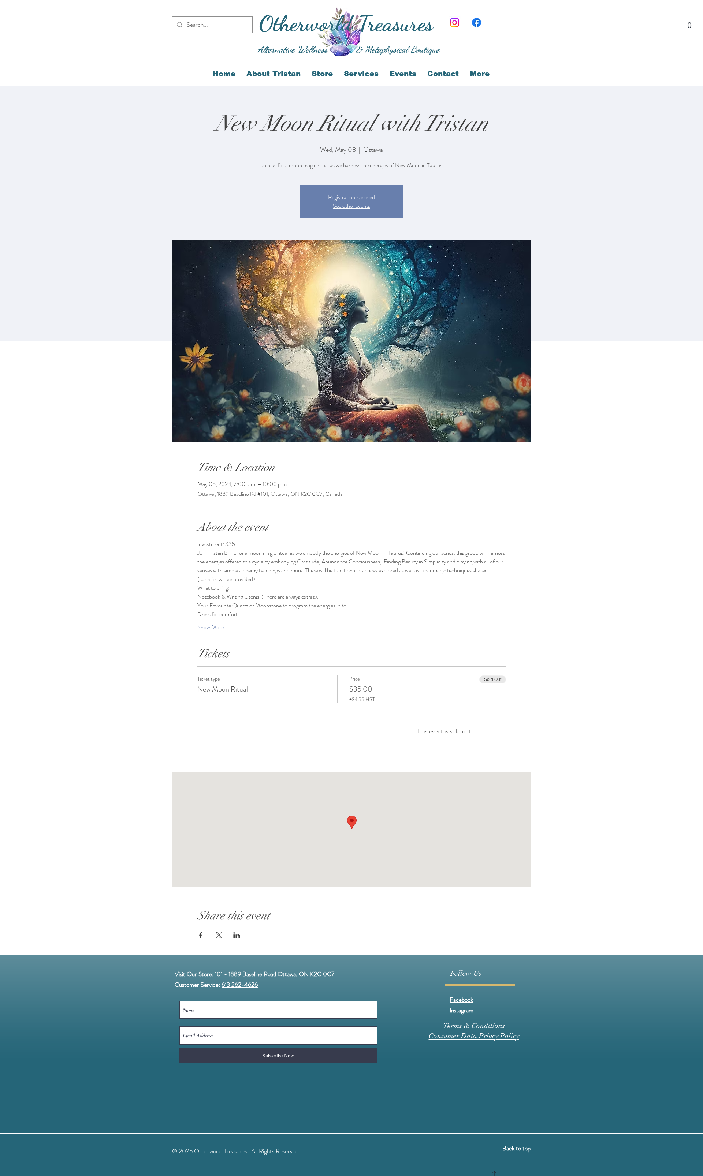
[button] (689, 21)
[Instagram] (455, 22)
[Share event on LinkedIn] (236, 935)
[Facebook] (476, 22)
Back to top (516, 1148)
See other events (351, 206)
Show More (210, 627)
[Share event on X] (218, 935)
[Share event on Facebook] (200, 935)
